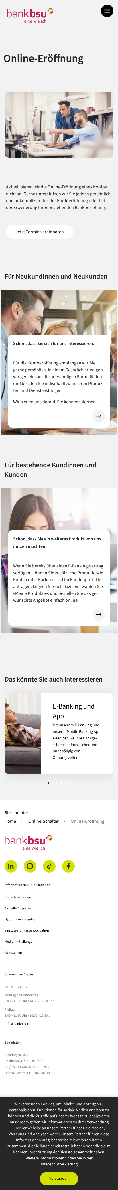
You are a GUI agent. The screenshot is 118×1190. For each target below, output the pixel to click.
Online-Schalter (43, 821)
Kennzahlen (13, 952)
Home (10, 821)
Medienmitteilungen (19, 941)
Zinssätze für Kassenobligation (27, 930)
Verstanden (59, 1178)
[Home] (59, 842)
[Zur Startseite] (30, 15)
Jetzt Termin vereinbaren (44, 232)
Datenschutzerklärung (59, 1164)
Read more (59, 733)
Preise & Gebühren (18, 897)
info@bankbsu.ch (18, 1023)
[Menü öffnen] (107, 11)
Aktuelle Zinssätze (18, 908)
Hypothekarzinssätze (20, 919)
